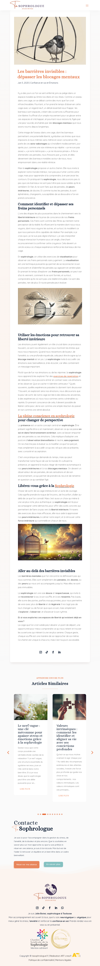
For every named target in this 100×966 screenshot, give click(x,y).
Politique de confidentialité (41, 960)
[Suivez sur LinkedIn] (59, 652)
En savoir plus (53, 864)
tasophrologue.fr (40, 956)
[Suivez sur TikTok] (46, 652)
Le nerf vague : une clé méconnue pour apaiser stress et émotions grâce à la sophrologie (30, 734)
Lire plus (25, 789)
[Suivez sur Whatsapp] (62, 908)
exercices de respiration (65, 376)
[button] (91, 752)
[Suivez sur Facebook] (53, 652)
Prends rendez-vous (79, 921)
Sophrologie (64, 486)
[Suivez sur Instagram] (40, 652)
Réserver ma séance (27, 864)
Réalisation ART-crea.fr (61, 956)
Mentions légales (63, 960)
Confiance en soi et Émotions (44, 82)
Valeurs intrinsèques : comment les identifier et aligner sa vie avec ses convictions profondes (67, 737)
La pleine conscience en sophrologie (46, 416)
